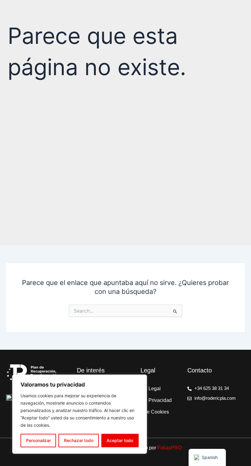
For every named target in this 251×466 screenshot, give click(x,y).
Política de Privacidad (148, 400)
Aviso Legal (148, 388)
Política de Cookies (148, 411)
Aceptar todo (120, 440)
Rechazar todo (78, 440)
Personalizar (38, 440)
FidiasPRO (169, 447)
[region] (79, 414)
